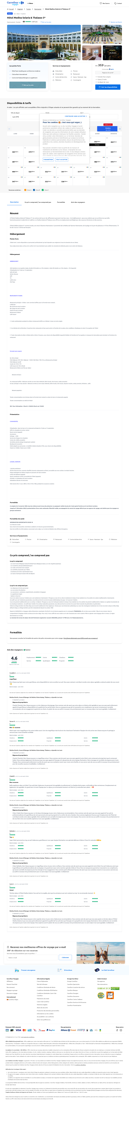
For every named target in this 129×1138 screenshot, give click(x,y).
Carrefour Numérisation (74, 1005)
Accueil (11, 9)
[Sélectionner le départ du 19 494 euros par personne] (15, 171)
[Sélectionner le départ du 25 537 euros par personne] (114, 171)
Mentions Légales (42, 1004)
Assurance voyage (12, 993)
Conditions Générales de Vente (46, 987)
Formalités (61, 202)
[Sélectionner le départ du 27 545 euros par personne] (32, 181)
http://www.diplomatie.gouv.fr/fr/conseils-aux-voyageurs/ (81, 638)
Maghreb (20, 9)
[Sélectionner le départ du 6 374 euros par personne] (32, 151)
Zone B (38, 190)
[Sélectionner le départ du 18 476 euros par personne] (114, 161)
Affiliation (10, 981)
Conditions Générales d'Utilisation (47, 990)
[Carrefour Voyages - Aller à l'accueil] (15, 3)
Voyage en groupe (12, 990)
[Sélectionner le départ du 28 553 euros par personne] (48, 181)
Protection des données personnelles (48, 1010)
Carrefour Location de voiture (76, 987)
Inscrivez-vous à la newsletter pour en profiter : (21, 953)
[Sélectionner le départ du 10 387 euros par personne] (97, 151)
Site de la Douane (42, 984)
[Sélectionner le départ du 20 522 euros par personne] (32, 171)
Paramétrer (48, 159)
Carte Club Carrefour (43, 1001)
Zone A (29, 190)
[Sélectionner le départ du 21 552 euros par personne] (48, 171)
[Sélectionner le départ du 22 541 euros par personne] (64, 171)
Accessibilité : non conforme (45, 1016)
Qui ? (81, 113)
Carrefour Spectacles (73, 984)
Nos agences (101, 981)
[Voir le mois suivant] (119, 128)
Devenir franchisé (12, 984)
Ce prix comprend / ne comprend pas (38, 202)
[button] (44, 42)
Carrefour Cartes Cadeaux (74, 999)
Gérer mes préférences (43, 1019)
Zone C (47, 190)
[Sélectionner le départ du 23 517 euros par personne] (81, 171)
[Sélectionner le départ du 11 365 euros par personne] (114, 151)
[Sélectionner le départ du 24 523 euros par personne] (97, 171)
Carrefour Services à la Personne (76, 1002)
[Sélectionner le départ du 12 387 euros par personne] (15, 161)
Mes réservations (102, 984)
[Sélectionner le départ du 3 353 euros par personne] (97, 141)
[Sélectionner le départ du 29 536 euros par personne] (64, 181)
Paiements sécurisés (43, 998)
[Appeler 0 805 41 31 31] (109, 988)
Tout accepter (61, 159)
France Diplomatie (42, 981)
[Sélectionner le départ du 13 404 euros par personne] (32, 161)
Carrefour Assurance (73, 996)
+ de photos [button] (112, 53)
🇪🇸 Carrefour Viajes (12, 999)
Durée (47, 113)
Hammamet (37, 9)
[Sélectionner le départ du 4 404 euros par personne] (114, 141)
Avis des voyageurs (78, 202)
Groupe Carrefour (72, 981)
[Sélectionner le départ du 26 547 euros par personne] (15, 181)
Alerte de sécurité (42, 1007)
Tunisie (28, 9)
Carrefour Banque (72, 990)
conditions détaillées (80, 1065)
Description (14, 202)
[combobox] (27, 115)
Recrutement (11, 987)
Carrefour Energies (72, 993)
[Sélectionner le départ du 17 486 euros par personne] (97, 161)
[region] (64, 139)
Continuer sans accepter (75, 116)
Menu (31, 3)
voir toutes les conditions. (27, 1037)
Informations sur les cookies (45, 1013)
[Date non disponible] (81, 181)
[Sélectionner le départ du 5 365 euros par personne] (15, 151)
